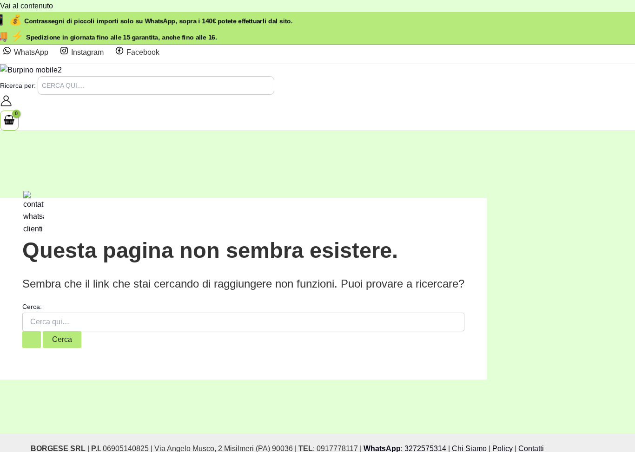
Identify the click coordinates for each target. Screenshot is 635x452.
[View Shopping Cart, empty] (9, 120)
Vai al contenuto (26, 6)
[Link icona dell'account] (6, 103)
